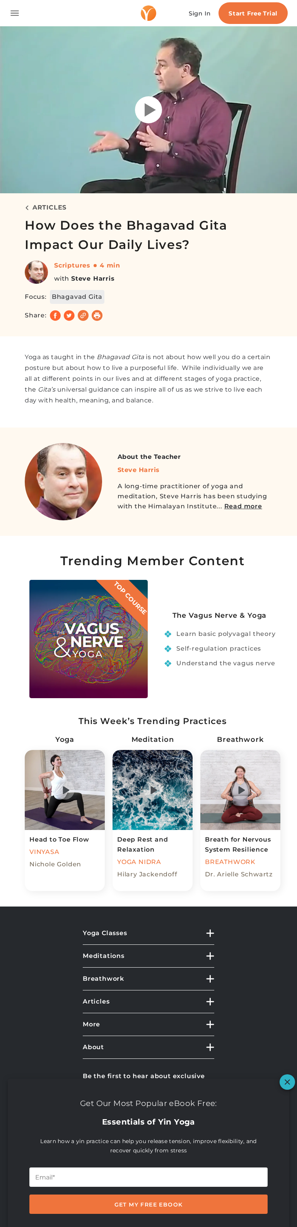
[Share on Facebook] (55, 315)
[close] (287, 1082)
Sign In (200, 13)
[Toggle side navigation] (14, 13)
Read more (243, 506)
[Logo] (148, 13)
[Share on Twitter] (69, 315)
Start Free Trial (253, 13)
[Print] (97, 315)
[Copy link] (83, 315)
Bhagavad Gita (77, 296)
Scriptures (72, 265)
